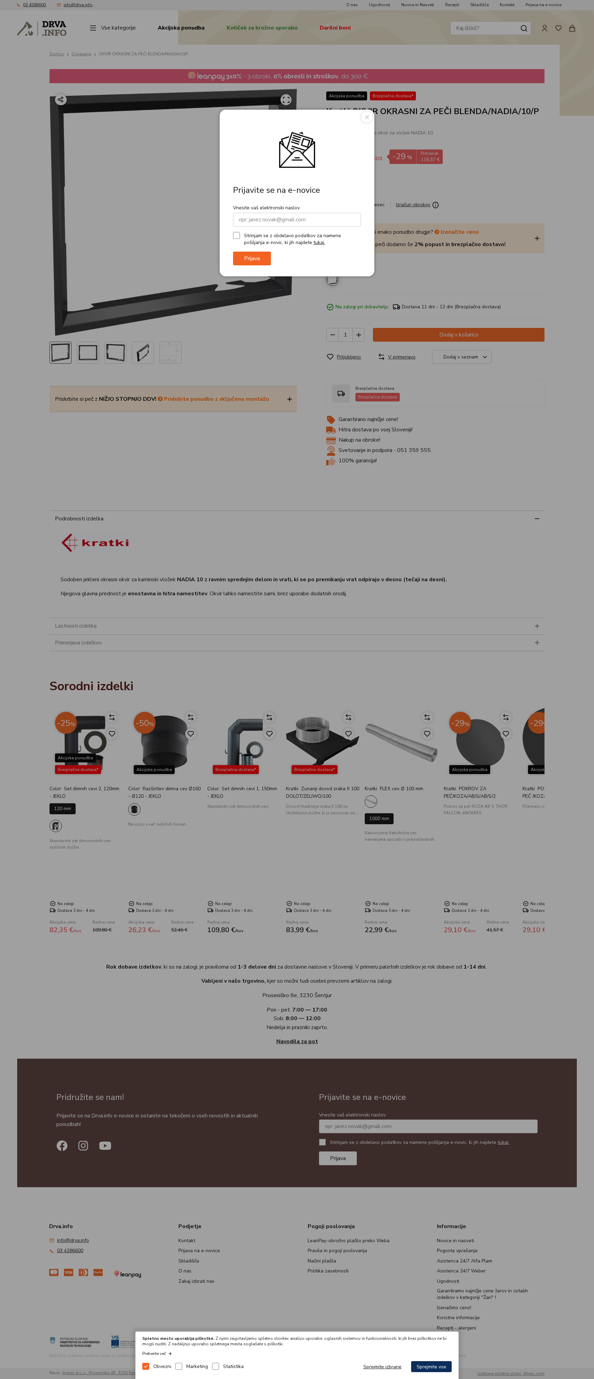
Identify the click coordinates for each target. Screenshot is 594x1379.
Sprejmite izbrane (382, 1367)
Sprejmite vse (431, 1367)
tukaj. (319, 242)
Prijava (252, 258)
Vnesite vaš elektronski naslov (266, 208)
